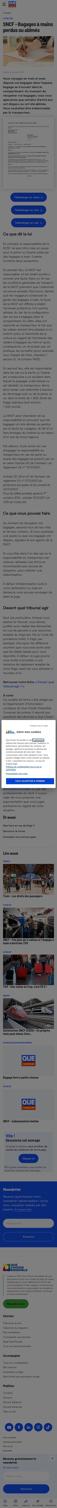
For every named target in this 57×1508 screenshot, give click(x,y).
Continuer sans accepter (39, 726)
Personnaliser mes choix (17, 774)
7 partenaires (38, 740)
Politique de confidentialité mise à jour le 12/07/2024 (23, 768)
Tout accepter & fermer (30, 781)
